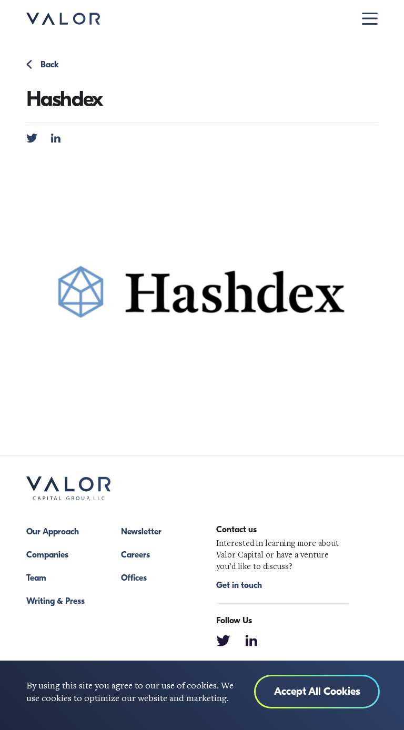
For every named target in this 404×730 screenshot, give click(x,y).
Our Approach (52, 531)
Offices (134, 578)
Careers (135, 555)
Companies (47, 555)
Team (36, 578)
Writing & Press (55, 601)
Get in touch (239, 585)
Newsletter (141, 531)
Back (50, 64)
